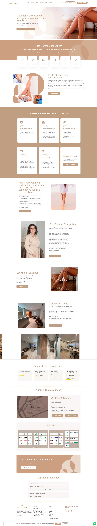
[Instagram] (62, 2)
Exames (36, 2)
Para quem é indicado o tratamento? (38, 493)
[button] (23, 126)
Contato (50, 2)
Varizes (32, 2)
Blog (46, 2)
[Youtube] (71, 510)
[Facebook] (69, 510)
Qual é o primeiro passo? (35, 496)
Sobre (28, 2)
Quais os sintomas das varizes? (37, 486)
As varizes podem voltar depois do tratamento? (40, 489)
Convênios (42, 2)
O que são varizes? (34, 483)
